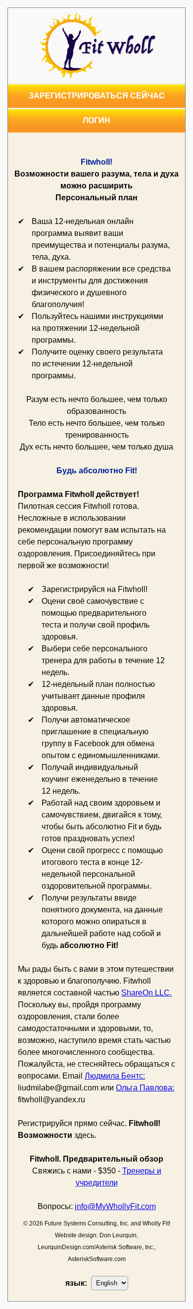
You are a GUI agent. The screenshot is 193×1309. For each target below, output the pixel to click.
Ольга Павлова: (145, 1087)
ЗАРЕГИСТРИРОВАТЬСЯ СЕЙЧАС (97, 95)
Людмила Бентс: (115, 1076)
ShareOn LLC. (146, 993)
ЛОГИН (96, 120)
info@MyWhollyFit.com (115, 1206)
